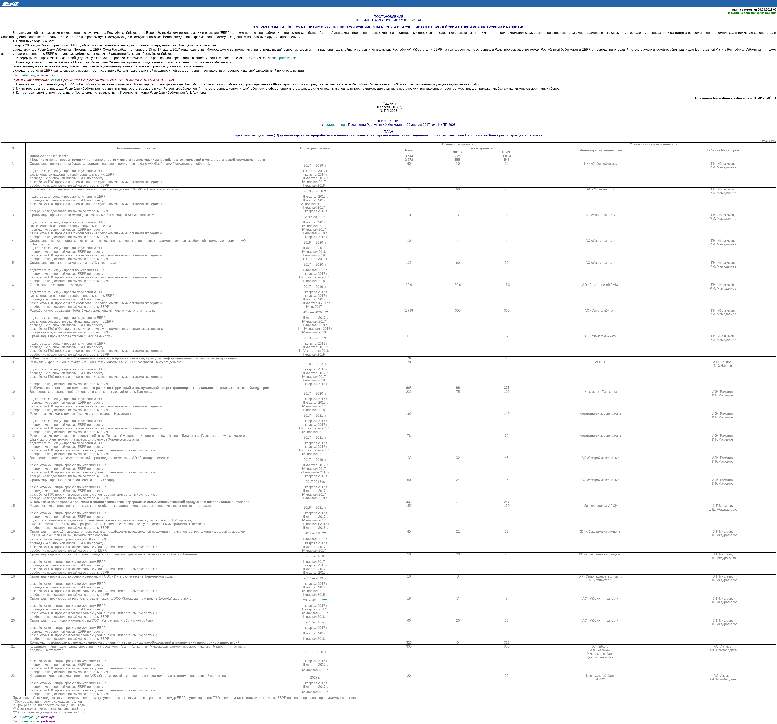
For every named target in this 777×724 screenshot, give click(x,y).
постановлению (336, 124)
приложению (287, 58)
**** (324, 600)
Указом (54, 80)
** (326, 312)
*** (324, 533)
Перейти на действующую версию (751, 12)
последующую (29, 717)
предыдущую (29, 75)
